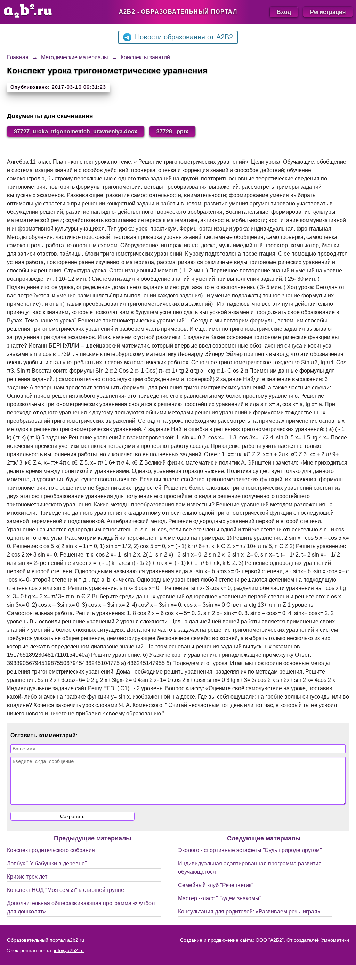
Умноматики (335, 940)
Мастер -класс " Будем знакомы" (219, 898)
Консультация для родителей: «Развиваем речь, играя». (250, 912)
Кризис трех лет (27, 877)
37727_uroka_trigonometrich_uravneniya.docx (75, 131)
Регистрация (328, 12)
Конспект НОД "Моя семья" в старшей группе (65, 890)
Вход (284, 12)
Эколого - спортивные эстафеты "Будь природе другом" (250, 850)
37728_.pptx (172, 131)
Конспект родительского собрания (51, 850)
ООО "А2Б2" (270, 940)
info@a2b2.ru (69, 950)
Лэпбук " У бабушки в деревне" (47, 863)
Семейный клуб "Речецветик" (215, 885)
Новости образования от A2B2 (184, 37)
